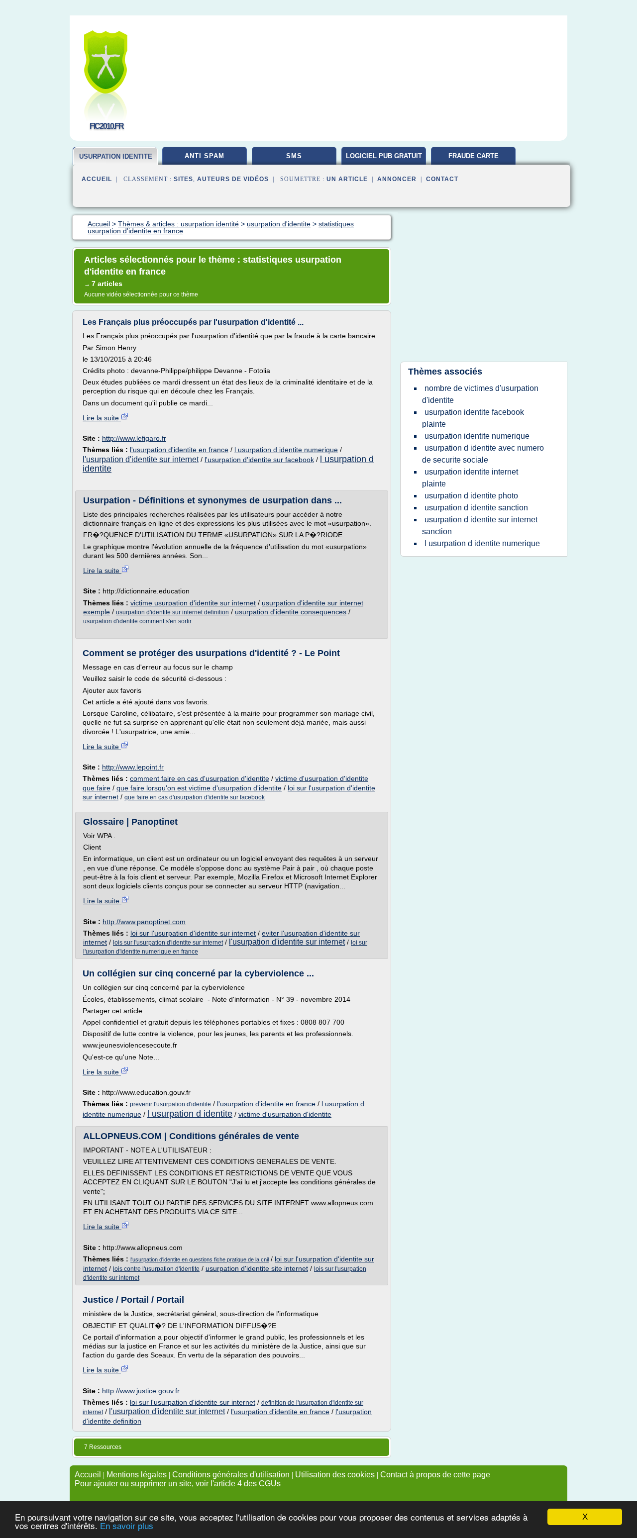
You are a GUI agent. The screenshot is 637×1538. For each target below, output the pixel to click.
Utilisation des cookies (335, 1474)
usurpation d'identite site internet (257, 1268)
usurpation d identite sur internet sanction (479, 525)
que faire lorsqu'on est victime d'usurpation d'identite (199, 788)
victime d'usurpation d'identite (284, 1114)
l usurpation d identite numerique (286, 450)
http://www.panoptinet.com (144, 922)
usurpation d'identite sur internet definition (172, 612)
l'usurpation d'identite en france (179, 450)
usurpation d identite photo (471, 495)
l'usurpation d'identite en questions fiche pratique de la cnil (199, 1259)
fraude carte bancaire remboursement (473, 159)
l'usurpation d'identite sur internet (141, 459)
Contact (442, 179)
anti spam (204, 156)
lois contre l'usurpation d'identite (156, 1268)
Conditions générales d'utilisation (231, 1474)
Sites (183, 179)
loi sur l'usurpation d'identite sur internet (193, 933)
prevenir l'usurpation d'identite (170, 1104)
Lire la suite (102, 418)
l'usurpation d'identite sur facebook (259, 460)
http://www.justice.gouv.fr (141, 1391)
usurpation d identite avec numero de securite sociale (483, 454)
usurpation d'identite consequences (290, 612)
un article (347, 179)
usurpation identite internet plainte (470, 478)
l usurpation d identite (189, 1114)
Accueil (97, 179)
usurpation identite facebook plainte (473, 418)
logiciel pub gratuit (384, 156)
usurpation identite (115, 156)
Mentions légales (136, 1474)
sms (294, 156)
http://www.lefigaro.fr (134, 438)
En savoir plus (126, 1526)
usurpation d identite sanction (476, 507)
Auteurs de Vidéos (233, 179)
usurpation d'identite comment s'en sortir (137, 621)
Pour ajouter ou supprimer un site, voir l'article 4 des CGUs (178, 1483)
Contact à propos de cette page (435, 1474)
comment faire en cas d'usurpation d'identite (199, 778)
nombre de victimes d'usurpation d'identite (480, 394)
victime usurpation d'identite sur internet (193, 603)
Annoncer (397, 179)
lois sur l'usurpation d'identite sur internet (168, 942)
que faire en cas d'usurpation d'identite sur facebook (194, 797)
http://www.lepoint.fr (133, 767)
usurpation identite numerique (477, 436)
